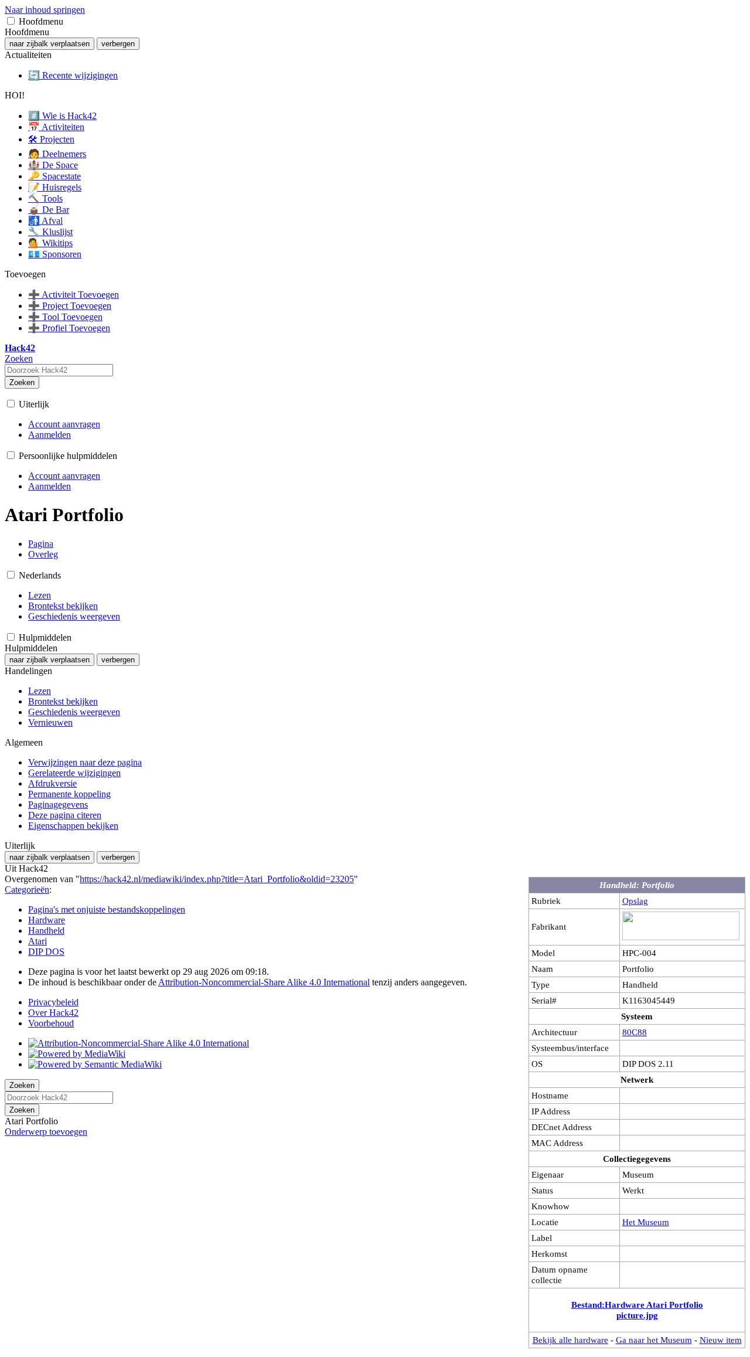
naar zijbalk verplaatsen (49, 43)
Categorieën (27, 890)
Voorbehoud (51, 1023)
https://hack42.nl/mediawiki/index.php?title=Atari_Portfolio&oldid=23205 (217, 879)
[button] (11, 21)
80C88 (634, 1032)
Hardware (46, 920)
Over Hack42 (53, 1013)
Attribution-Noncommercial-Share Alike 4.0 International (264, 982)
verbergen (118, 43)
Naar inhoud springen (45, 10)
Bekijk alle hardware (570, 1340)
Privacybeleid (53, 1002)
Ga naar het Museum (654, 1340)
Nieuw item (721, 1340)
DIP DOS (46, 952)
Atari (37, 941)
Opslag (635, 901)
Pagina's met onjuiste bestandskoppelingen (106, 909)
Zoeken (22, 382)
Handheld (46, 931)
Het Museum (645, 1222)
